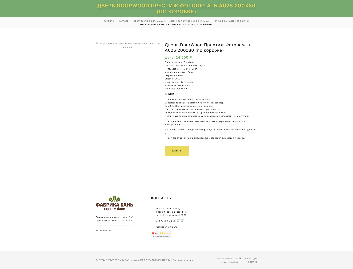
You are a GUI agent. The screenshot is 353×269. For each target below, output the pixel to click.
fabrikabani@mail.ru (166, 227)
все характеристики (176, 88)
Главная (109, 21)
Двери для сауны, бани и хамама (189, 21)
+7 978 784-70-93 (166, 221)
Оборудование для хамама (149, 21)
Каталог (124, 21)
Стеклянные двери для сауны (232, 21)
